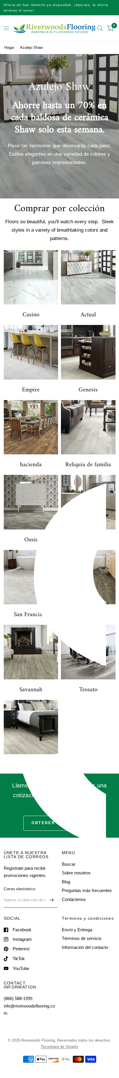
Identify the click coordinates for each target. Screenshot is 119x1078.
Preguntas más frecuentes (87, 890)
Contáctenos (74, 899)
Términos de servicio (81, 938)
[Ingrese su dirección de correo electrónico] (51, 900)
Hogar (9, 47)
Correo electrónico (20, 889)
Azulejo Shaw (31, 47)
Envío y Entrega (77, 929)
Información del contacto (85, 947)
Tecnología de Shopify (59, 1046)
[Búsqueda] (100, 28)
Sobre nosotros (76, 872)
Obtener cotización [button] (59, 823)
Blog (66, 881)
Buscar (68, 864)
